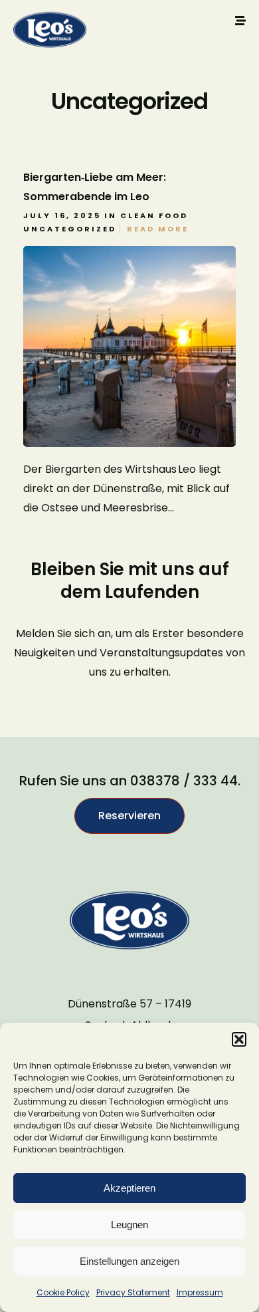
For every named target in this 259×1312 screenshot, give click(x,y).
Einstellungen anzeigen (129, 1261)
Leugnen (129, 1224)
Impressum (200, 1292)
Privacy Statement (133, 1292)
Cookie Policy (63, 1292)
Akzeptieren (129, 1188)
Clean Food (154, 215)
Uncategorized (69, 228)
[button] (239, 1039)
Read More (158, 228)
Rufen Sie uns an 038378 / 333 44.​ (129, 780)
